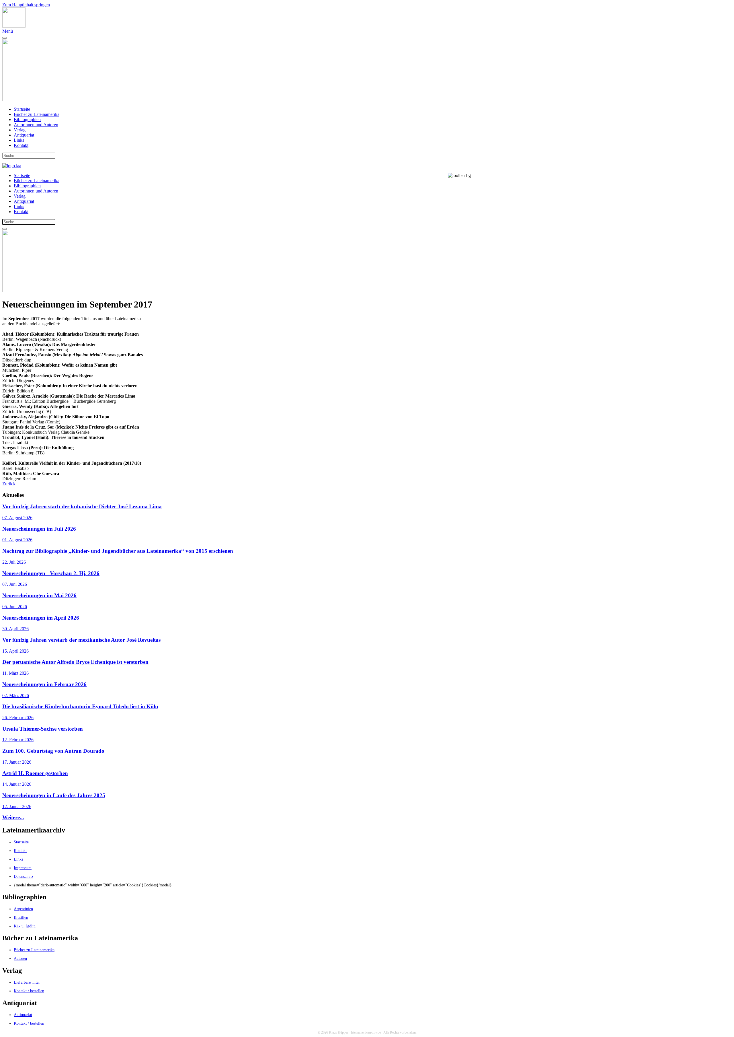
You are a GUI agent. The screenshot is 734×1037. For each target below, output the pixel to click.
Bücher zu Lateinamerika (36, 114)
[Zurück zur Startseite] (14, 26)
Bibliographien (27, 119)
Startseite (22, 109)
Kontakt (21, 145)
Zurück (8, 483)
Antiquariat (24, 135)
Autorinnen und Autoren (36, 124)
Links (19, 140)
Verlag (20, 129)
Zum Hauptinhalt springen (26, 4)
